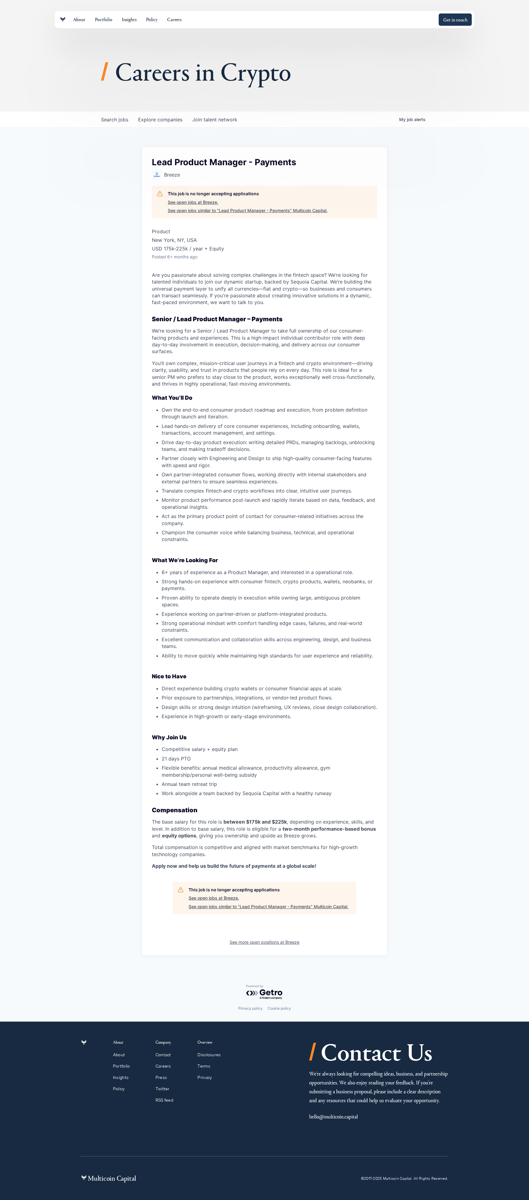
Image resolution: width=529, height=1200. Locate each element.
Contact (163, 1054)
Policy (119, 1088)
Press (161, 1077)
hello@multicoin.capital (333, 1116)
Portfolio (121, 1066)
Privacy (204, 1077)
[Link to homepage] (63, 19)
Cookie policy (279, 1008)
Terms (203, 1066)
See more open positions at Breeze (264, 942)
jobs (114, 119)
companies (160, 119)
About (119, 1054)
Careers (163, 1066)
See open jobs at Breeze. (193, 202)
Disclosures (209, 1054)
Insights (121, 1077)
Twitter (163, 1088)
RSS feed (164, 1100)
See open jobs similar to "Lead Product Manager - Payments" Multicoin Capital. (248, 210)
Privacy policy (250, 1008)
